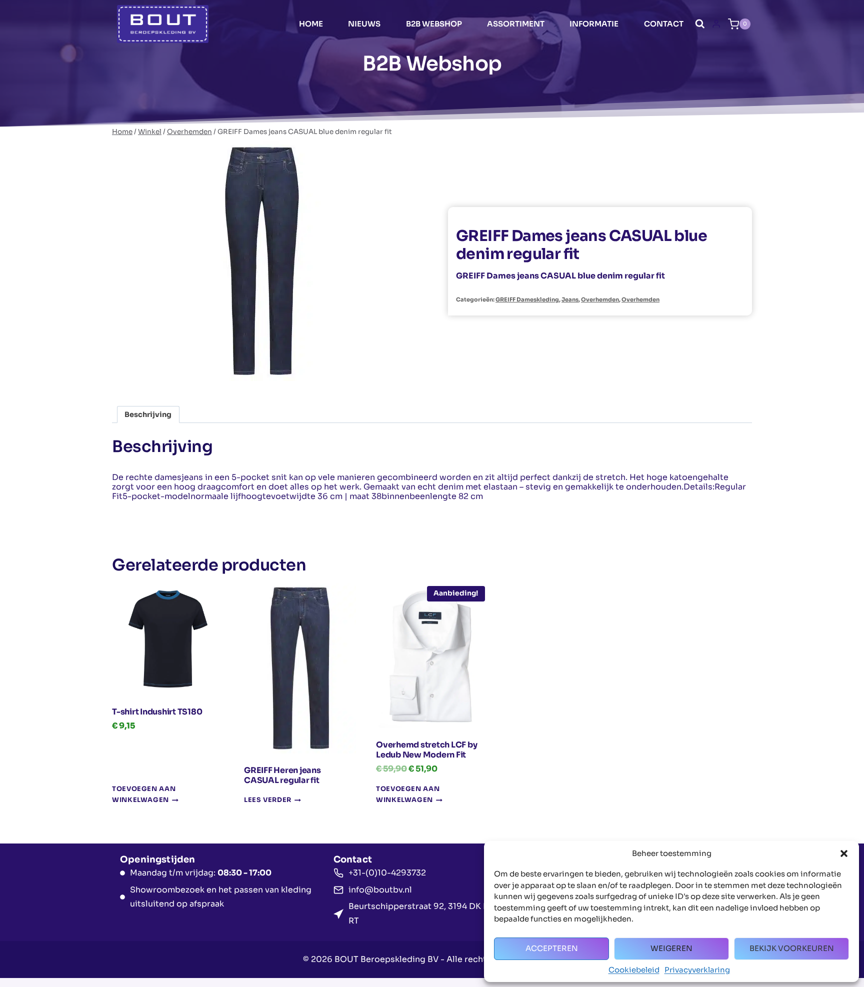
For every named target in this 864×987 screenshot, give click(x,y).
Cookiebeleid (634, 969)
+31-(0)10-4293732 (387, 873)
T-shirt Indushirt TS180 (157, 711)
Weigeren (671, 948)
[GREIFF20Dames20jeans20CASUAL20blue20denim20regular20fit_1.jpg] (262, 261)
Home (311, 23)
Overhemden (600, 299)
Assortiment (515, 23)
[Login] (716, 24)
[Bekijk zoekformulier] (700, 24)
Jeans (570, 299)
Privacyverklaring (697, 969)
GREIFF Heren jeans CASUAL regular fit (282, 775)
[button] (844, 853)
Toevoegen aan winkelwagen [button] (144, 794)
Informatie (594, 23)
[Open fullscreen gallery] (402, 371)
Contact (664, 23)
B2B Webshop (434, 23)
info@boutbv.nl (380, 889)
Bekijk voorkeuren (792, 948)
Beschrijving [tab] (148, 414)
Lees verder (268, 800)
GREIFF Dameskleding (527, 299)
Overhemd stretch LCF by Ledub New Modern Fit (426, 750)
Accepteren (552, 948)
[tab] (262, 370)
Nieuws (364, 23)
